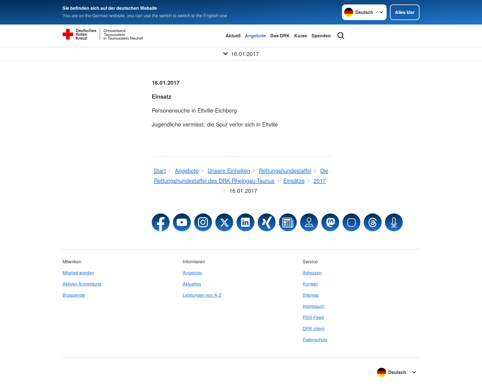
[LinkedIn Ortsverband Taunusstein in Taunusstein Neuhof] (245, 222)
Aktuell (233, 35)
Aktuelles (192, 284)
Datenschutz (315, 339)
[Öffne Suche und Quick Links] (340, 35)
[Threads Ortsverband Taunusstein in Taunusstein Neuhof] (373, 222)
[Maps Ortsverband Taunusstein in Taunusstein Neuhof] (309, 222)
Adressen (312, 272)
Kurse (300, 35)
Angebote (255, 35)
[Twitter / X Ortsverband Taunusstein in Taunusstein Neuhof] (224, 222)
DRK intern (314, 328)
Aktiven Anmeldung (81, 284)
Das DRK (280, 35)
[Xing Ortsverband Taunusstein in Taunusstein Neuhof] (267, 222)
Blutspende (73, 295)
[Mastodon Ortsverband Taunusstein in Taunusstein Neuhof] (330, 222)
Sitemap (311, 295)
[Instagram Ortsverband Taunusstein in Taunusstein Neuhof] (203, 222)
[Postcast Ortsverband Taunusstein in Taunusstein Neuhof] (394, 222)
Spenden (321, 35)
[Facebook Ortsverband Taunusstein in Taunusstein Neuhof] (161, 222)
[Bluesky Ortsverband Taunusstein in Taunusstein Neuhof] (351, 222)
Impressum (313, 306)
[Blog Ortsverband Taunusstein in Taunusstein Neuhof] (288, 222)
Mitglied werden (78, 272)
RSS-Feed (313, 317)
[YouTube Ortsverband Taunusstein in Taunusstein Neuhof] (182, 222)
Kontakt (310, 284)
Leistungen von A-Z (202, 295)
